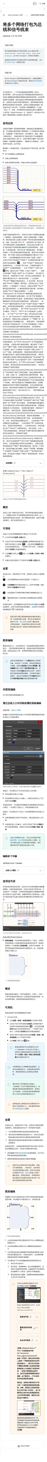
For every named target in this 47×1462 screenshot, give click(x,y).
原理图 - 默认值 (24, 1173)
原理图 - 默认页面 (19, 622)
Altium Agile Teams (23, 53)
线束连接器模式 (22, 1153)
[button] (23, 463)
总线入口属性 (16, 710)
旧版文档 (12, 83)
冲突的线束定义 (19, 1109)
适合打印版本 (25, 1446)
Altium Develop (10, 53)
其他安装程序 (37, 81)
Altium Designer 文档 (15, 15)
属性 (33, 604)
